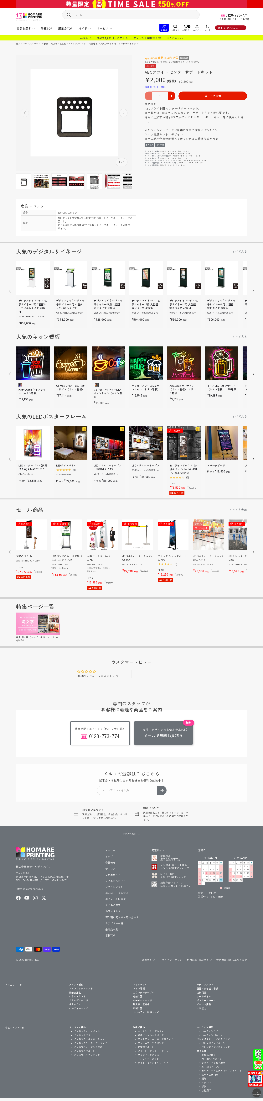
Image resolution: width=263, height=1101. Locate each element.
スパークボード (216, 465)
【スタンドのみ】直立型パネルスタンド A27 (66, 558)
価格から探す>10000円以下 (161, 156)
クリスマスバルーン (84, 1050)
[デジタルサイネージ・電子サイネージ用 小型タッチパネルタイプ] (70, 278)
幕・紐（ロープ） (211, 1066)
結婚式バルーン (146, 1046)
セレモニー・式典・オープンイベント (222, 1070)
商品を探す (24, 28)
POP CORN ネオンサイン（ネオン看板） (31, 391)
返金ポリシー (149, 959)
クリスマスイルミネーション (89, 1038)
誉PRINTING (32, 959)
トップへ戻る (129, 833)
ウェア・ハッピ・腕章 (213, 1062)
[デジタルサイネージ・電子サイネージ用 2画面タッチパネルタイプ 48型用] (33, 278)
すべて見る (239, 251)
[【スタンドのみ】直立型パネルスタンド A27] (66, 534)
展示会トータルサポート (119, 893)
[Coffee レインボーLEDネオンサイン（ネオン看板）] (108, 363)
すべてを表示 (238, 510)
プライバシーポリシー (172, 959)
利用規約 (192, 959)
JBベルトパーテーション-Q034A (137, 558)
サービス (102, 28)
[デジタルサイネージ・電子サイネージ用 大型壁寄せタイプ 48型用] (146, 278)
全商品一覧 (156, 158)
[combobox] (130, 14)
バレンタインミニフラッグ (216, 1046)
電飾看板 (93, 43)
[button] (208, 28)
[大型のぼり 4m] (31, 534)
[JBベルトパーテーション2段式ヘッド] (208, 534)
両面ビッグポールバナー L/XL (101, 558)
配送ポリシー (206, 959)
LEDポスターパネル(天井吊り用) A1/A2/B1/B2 (32, 467)
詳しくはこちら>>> (170, 38)
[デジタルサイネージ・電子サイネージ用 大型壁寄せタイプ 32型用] (221, 278)
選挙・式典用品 (210, 1074)
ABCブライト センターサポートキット (119, 43)
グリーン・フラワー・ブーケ (153, 1050)
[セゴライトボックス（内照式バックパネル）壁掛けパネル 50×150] (184, 443)
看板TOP (46, 28)
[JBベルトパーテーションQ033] (244, 534)
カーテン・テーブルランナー (153, 1031)
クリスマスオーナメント (87, 1031)
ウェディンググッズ (148, 1054)
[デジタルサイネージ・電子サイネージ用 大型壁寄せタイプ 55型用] (108, 278)
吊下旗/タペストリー (213, 1058)
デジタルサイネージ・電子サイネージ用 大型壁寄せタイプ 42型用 (183, 304)
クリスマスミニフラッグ (87, 1054)
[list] (74, 113)
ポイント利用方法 (115, 899)
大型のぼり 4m (24, 556)
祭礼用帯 (206, 1090)
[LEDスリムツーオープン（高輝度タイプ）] (108, 443)
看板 (46, 43)
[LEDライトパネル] (70, 443)
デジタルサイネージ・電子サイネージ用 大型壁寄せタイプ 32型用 (221, 304)
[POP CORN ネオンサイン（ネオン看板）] (33, 363)
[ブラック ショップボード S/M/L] (173, 534)
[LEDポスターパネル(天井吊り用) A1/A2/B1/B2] (33, 443)
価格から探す (156, 153)
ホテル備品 (156, 151)
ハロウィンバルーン (212, 1035)
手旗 (204, 1086)
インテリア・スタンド (150, 1058)
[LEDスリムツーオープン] (146, 443)
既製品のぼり (209, 1054)
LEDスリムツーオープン (145, 465)
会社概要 (110, 862)
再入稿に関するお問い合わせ (122, 917)
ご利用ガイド (113, 875)
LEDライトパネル (66, 465)
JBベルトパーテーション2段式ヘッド (208, 558)
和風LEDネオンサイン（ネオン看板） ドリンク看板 (182, 389)
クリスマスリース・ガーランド (90, 1043)
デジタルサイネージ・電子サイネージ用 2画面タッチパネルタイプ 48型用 (32, 306)
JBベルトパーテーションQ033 (243, 558)
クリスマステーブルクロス (88, 1046)
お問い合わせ (113, 911)
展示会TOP (65, 28)
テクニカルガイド (115, 881)
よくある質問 (113, 905)
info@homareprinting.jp (29, 889)
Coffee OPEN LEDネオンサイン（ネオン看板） (70, 387)
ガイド (82, 28)
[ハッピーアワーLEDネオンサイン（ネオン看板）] (146, 363)
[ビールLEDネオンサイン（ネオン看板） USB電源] (221, 363)
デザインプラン (114, 887)
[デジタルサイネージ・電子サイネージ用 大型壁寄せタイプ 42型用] (184, 278)
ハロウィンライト (211, 1031)
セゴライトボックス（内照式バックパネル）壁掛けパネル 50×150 (183, 469)
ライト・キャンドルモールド (153, 1062)
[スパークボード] (221, 443)
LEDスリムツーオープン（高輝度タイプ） (108, 467)
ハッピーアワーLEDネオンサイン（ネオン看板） (146, 387)
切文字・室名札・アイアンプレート (68, 43)
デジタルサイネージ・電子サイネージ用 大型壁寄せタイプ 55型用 (108, 304)
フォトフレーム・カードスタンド (155, 1038)
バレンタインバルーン (213, 1043)
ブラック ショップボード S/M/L (172, 558)
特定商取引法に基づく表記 (231, 959)
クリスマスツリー (83, 1035)
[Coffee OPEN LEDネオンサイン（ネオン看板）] (70, 363)
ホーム (147, 151)
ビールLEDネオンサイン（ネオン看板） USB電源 (221, 387)
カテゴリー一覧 (114, 923)
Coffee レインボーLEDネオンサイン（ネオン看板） (108, 393)
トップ (109, 856)
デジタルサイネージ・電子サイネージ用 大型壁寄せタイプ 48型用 (146, 304)
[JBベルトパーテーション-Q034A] (137, 534)
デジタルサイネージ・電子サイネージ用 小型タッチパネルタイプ (70, 304)
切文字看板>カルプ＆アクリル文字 (164, 163)
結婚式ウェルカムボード (151, 1035)
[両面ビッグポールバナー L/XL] (102, 534)
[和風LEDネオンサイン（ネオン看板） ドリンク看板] (184, 363)
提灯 (204, 1078)
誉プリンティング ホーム (28, 43)
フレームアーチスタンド (151, 1043)
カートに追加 (212, 96)
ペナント (206, 1082)
